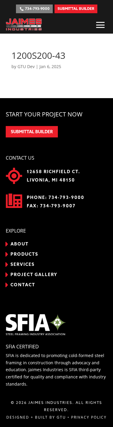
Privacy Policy (89, 417)
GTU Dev (26, 66)
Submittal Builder (32, 132)
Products (24, 254)
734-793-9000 (66, 198)
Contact (23, 285)
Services (23, 265)
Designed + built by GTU (36, 417)
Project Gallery (34, 275)
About (20, 244)
